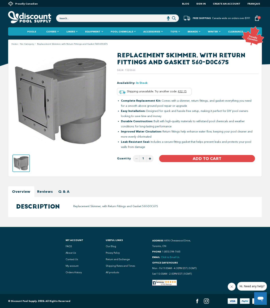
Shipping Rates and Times (120, 266)
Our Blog (111, 246)
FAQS (69, 246)
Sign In (201, 3)
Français (253, 3)
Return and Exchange (118, 259)
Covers (51, 31)
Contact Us (72, 259)
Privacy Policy (113, 252)
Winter (213, 31)
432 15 (182, 91)
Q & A (64, 191)
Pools (31, 31)
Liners (70, 31)
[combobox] (117, 18)
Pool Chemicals (122, 31)
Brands (193, 31)
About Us (71, 252)
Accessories (151, 31)
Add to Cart (207, 158)
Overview (21, 191)
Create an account (226, 3)
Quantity (124, 158)
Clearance (235, 31)
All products (112, 272)
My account (72, 266)
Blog (185, 3)
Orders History (74, 272)
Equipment (92, 31)
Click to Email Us (170, 257)
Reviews (45, 191)
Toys (173, 31)
